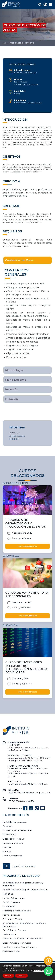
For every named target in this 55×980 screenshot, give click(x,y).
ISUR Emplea (9, 834)
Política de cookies (43, 970)
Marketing (8, 894)
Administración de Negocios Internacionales (25, 889)
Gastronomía (9, 934)
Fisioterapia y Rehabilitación (17, 910)
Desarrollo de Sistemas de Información (22, 938)
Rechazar (21, 976)
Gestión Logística (11, 902)
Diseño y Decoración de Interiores (20, 947)
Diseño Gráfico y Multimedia (17, 943)
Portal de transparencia (14, 822)
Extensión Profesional (13, 839)
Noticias (7, 847)
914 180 (14, 439)
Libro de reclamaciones (24, 866)
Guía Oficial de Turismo (14, 930)
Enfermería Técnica (12, 919)
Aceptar (8, 976)
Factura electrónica (12, 855)
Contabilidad (9, 906)
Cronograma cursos (13, 843)
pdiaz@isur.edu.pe (17, 436)
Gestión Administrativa (14, 898)
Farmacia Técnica (11, 915)
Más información (27, 546)
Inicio (5, 43)
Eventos (7, 851)
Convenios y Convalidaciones (17, 830)
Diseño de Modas (11, 951)
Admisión (7, 826)
